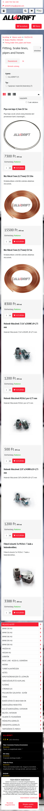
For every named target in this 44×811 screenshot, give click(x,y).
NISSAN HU (6, 652)
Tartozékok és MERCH (11, 729)
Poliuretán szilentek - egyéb (14, 693)
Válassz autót (8, 624)
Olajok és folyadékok (11, 717)
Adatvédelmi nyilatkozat (29, 797)
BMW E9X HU (7, 640)
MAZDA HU (6, 648)
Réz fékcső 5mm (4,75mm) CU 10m (18, 176)
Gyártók (5, 656)
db (10, 168)
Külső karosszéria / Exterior (14, 709)
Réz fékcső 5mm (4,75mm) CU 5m (18, 249)
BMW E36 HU (7, 632)
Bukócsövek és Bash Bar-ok (14, 701)
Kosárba (19, 168)
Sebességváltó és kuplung (13, 681)
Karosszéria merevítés (12, 705)
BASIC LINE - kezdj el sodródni (14, 660)
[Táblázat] (14, 95)
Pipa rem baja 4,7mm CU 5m (15, 109)
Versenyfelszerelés (11, 725)
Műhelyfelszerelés (10, 721)
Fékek (4, 697)
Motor (5, 664)
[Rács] (4, 95)
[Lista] (9, 95)
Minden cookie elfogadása (28, 805)
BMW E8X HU (7, 644)
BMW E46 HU (7, 636)
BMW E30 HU (7, 628)
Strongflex (7, 689)
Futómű (5, 685)
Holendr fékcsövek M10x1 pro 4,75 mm (20, 398)
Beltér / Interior (9, 713)
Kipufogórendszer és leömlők (15, 676)
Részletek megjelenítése (10, 804)
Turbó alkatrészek (10, 668)
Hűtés (4, 672)
